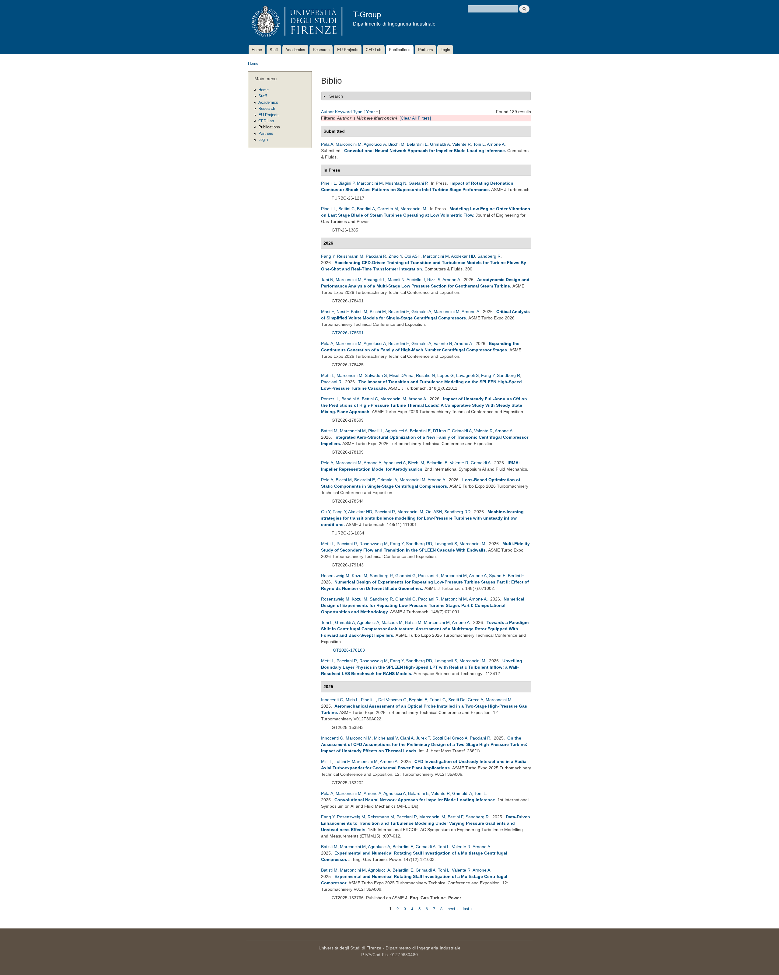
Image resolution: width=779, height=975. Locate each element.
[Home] (295, 22)
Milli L (326, 761)
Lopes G (445, 375)
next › (453, 908)
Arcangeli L (374, 279)
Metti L (327, 375)
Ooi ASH (412, 256)
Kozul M (359, 575)
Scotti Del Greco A (465, 699)
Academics (295, 49)
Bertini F (515, 575)
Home (257, 49)
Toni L (479, 144)
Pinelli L (328, 183)
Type (357, 111)
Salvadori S (376, 375)
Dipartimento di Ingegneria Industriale (423, 947)
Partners (425, 49)
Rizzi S (433, 279)
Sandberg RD (457, 511)
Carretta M (387, 208)
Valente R (461, 144)
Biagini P (346, 183)
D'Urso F (441, 430)
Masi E (327, 311)
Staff (274, 49)
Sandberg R (489, 256)
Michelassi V (386, 738)
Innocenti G (332, 699)
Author (327, 111)
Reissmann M (350, 256)
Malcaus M (392, 622)
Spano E (497, 575)
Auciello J (416, 279)
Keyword (343, 111)
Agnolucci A (375, 144)
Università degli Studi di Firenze (350, 947)
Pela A (327, 144)
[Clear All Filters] (415, 118)
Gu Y (325, 511)
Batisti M (359, 311)
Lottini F (341, 761)
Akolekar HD (463, 256)
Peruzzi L (330, 398)
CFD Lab (373, 49)
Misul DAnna (401, 375)
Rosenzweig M (373, 543)
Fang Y (327, 256)
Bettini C (346, 208)
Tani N (327, 279)
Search (336, 96)
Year (370, 111)
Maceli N (396, 279)
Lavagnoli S (467, 375)
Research (321, 49)
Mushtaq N (395, 183)
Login (445, 49)
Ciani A (407, 738)
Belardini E (417, 144)
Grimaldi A (440, 144)
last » (468, 908)
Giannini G (405, 575)
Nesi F (342, 311)
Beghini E (418, 699)
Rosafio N (425, 375)
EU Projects (347, 49)
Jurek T (423, 738)
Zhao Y (395, 256)
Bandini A (366, 208)
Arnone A (496, 144)
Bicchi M (396, 144)
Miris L (352, 699)
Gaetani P (418, 183)
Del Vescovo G (392, 699)
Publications (399, 49)
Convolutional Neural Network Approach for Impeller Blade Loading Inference (424, 150)
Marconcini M (349, 144)
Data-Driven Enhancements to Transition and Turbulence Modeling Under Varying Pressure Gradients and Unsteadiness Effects (425, 823)
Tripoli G (438, 699)
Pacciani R (376, 256)
